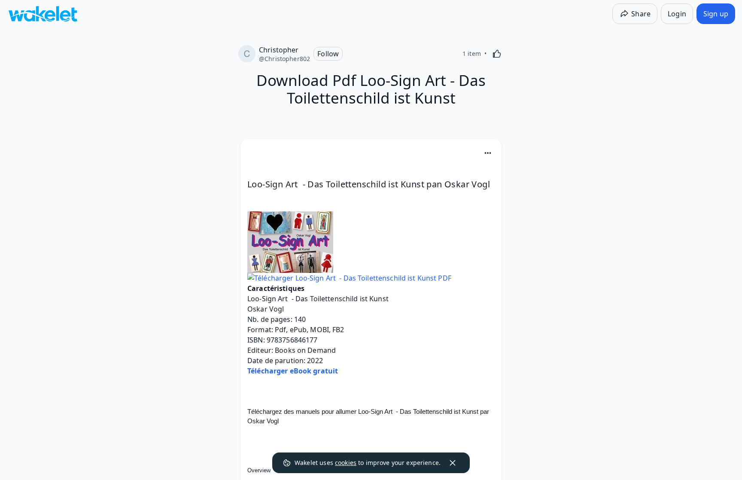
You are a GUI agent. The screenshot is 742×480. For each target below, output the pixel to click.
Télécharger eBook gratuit (292, 371)
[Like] (497, 54)
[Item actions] (488, 153)
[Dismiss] (452, 463)
